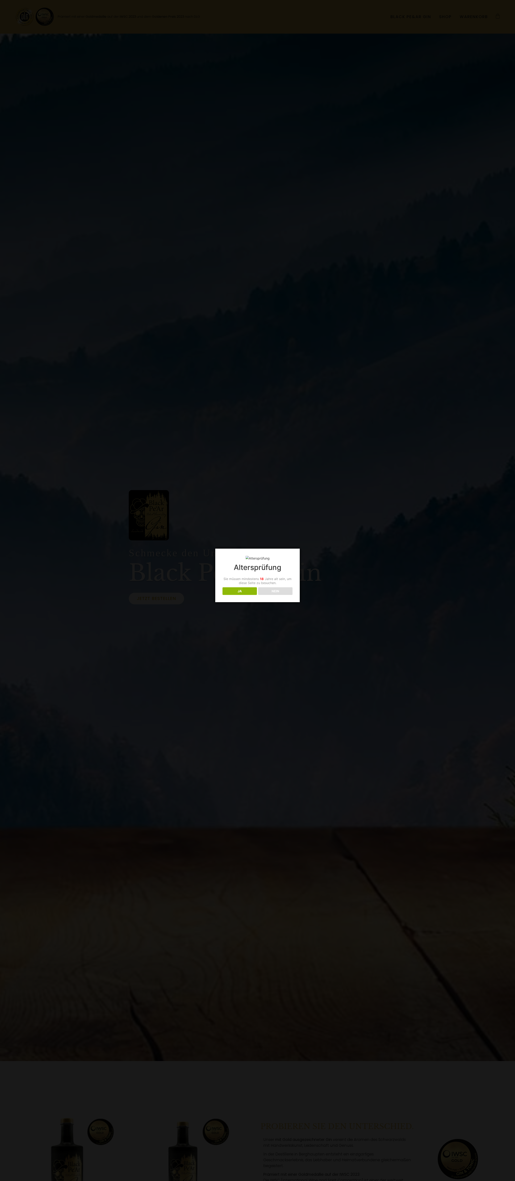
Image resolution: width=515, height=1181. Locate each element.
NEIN (275, 591)
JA (240, 591)
